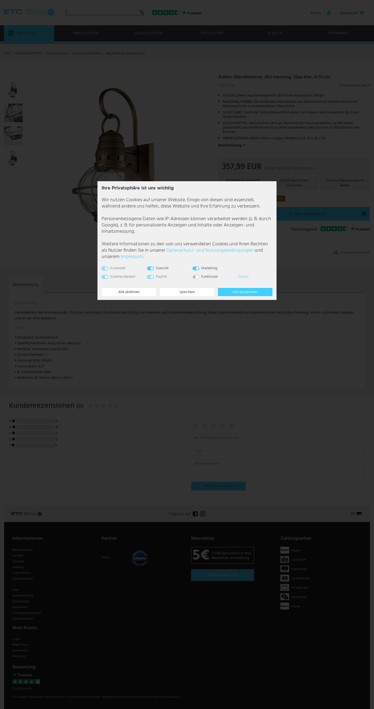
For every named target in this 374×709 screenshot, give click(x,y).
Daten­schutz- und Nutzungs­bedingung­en (210, 250)
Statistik (162, 268)
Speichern (187, 292)
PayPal (161, 277)
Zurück (243, 277)
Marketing (209, 268)
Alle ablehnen (129, 292)
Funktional (209, 277)
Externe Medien (122, 277)
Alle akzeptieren (245, 292)
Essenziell (117, 268)
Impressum (132, 257)
